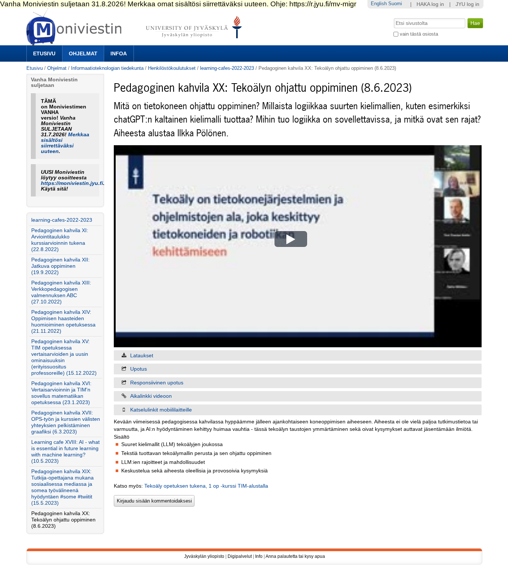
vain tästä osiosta (419, 34)
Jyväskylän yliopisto (204, 556)
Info (259, 556)
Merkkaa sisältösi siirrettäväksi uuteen (65, 143)
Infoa (118, 53)
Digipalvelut (240, 556)
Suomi (395, 3)
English (379, 3)
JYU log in (467, 4)
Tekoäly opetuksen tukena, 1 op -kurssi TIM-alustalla (206, 486)
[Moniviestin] (136, 42)
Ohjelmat (83, 53)
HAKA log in (430, 4)
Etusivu (44, 53)
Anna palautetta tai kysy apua (295, 556)
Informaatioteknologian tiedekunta (107, 68)
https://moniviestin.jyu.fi (72, 183)
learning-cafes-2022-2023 (227, 68)
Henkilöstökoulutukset (172, 68)
